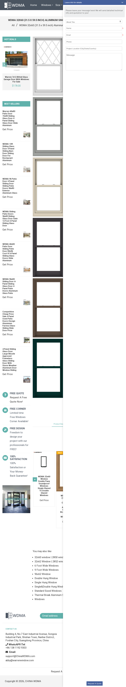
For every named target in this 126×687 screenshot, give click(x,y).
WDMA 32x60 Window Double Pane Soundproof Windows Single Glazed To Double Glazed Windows (44, 485)
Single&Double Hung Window (50, 586)
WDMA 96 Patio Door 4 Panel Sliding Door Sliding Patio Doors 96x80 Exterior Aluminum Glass (9, 186)
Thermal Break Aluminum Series (52, 595)
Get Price (7, 129)
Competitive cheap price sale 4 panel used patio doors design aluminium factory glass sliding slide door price (8, 321)
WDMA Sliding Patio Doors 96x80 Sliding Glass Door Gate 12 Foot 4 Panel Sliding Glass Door (10, 218)
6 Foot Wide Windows (47, 565)
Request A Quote (94, 683)
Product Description (61, 424)
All (13, 25)
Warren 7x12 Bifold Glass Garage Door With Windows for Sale (16, 79)
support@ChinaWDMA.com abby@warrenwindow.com (20, 656)
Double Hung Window (46, 578)
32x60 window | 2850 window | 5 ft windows (58, 557)
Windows (40, 599)
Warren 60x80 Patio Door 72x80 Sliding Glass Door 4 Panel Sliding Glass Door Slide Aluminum (10, 118)
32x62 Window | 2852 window (51, 561)
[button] (94, 2)
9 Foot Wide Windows (47, 569)
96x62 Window (43, 574)
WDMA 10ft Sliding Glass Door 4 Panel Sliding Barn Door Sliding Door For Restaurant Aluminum (8, 152)
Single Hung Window (46, 582)
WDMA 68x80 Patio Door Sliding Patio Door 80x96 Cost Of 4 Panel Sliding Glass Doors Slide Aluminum (9, 252)
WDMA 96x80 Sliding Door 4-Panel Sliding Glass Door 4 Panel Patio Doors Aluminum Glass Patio (10, 286)
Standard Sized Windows (48, 590)
